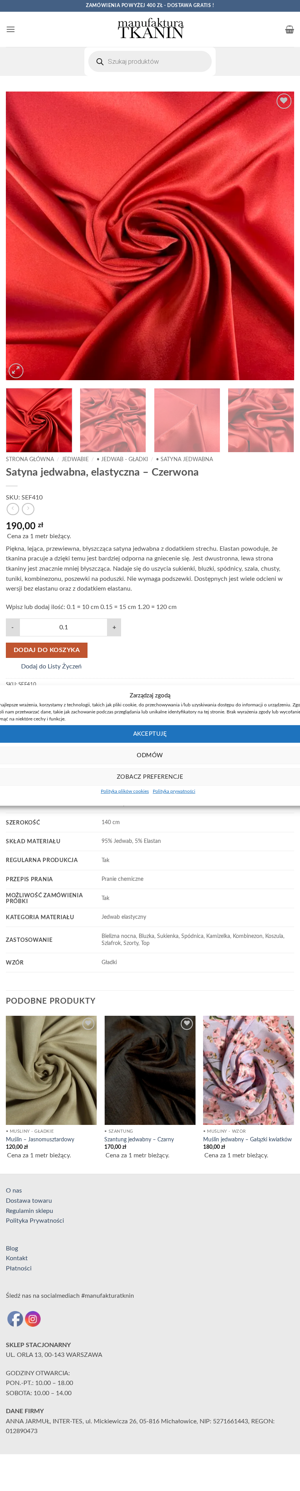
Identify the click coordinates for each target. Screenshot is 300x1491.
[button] (10, 29)
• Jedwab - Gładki (122, 459)
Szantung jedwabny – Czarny (139, 1140)
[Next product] (13, 509)
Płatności (19, 1268)
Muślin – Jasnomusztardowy (40, 1140)
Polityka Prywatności (35, 1221)
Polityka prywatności (174, 791)
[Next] (278, 236)
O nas (14, 1190)
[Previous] (21, 236)
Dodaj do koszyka (47, 650)
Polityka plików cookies (125, 791)
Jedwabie (75, 459)
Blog (12, 1248)
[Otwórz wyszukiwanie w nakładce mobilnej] (150, 61)
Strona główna (30, 459)
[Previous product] (28, 509)
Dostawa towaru (29, 1201)
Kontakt (17, 1258)
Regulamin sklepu (29, 1211)
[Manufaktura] (150, 29)
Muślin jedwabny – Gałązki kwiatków (247, 1140)
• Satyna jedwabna (184, 459)
